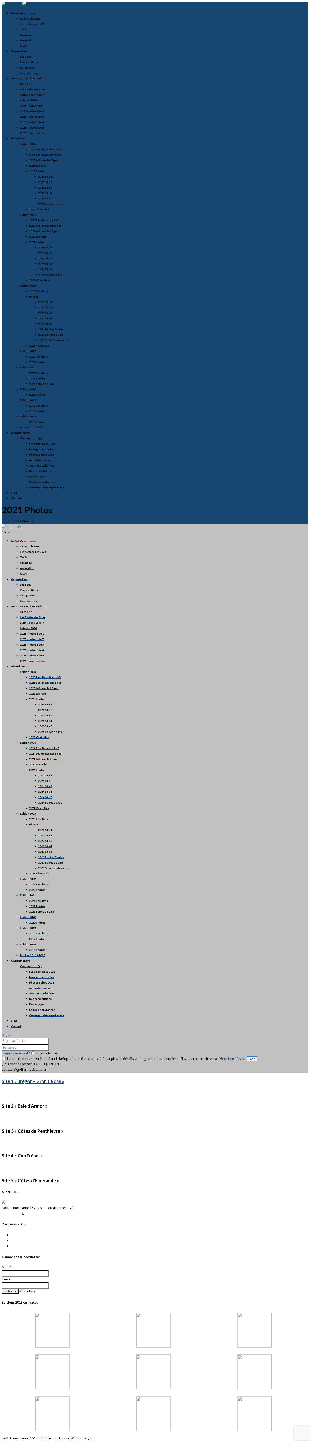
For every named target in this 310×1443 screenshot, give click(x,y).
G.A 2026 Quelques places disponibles (41, 1240)
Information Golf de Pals (30, 1235)
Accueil (8, 521)
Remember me (47, 1053)
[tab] (155, 1081)
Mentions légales (232, 1059)
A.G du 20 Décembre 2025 (31, 1246)
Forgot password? (16, 1053)
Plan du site (11, 1213)
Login (6, 1035)
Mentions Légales (38, 1213)
